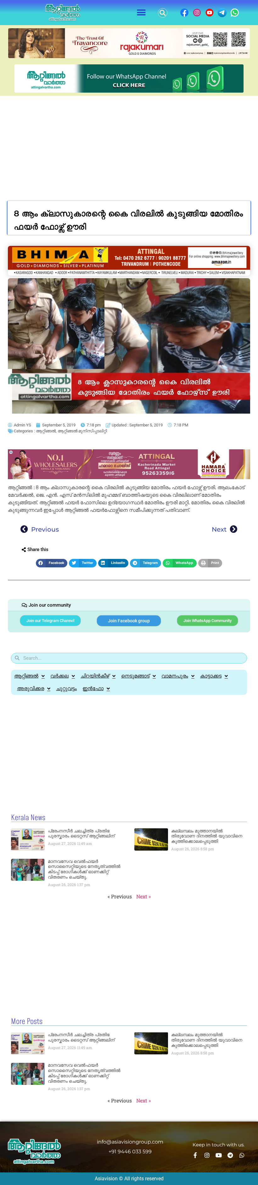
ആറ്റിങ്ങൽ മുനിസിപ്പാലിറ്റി (82, 431)
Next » (143, 896)
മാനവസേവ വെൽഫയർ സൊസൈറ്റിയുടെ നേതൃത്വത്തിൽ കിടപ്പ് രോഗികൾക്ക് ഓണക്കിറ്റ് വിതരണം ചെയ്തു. (84, 869)
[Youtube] (219, 1155)
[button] (141, 13)
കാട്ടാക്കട (211, 676)
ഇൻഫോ (93, 688)
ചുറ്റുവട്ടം (66, 688)
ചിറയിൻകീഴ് (95, 676)
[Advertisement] (129, 143)
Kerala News (28, 818)
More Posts (26, 1021)
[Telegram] (230, 1155)
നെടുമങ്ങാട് (135, 676)
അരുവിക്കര (30, 688)
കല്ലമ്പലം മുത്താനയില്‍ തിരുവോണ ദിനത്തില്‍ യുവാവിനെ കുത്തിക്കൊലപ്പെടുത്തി (206, 836)
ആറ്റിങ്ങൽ (46, 431)
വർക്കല (59, 676)
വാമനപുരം (174, 676)
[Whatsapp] (242, 1155)
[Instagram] (207, 1155)
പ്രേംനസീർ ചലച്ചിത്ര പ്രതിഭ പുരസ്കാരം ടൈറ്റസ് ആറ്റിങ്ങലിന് (81, 833)
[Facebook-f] (195, 1155)
